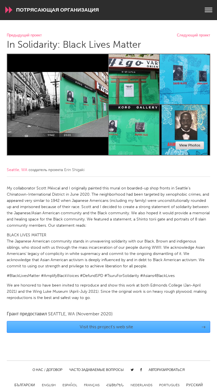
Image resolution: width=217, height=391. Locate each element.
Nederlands (141, 385)
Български (24, 385)
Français (91, 385)
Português (169, 385)
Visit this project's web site (143, 326)
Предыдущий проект (24, 35)
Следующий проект (193, 35)
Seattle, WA (17, 169)
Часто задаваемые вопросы (96, 370)
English (49, 385)
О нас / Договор (47, 370)
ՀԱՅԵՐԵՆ (115, 385)
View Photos (189, 145)
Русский (194, 385)
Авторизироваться (167, 370)
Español (69, 385)
